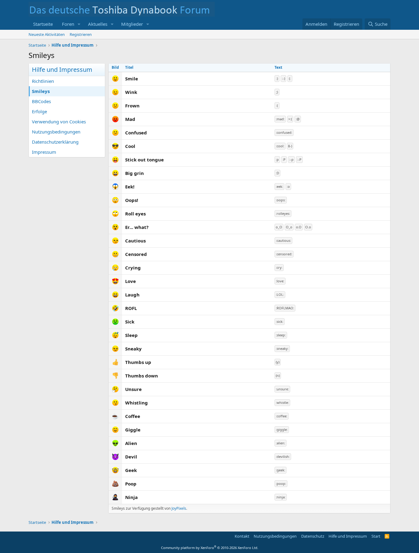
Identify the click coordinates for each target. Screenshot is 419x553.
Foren (68, 24)
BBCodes (41, 101)
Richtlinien (43, 81)
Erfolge (39, 111)
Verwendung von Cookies (59, 121)
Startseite (43, 24)
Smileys (41, 91)
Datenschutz (312, 536)
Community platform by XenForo (209, 547)
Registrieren (81, 34)
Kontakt (242, 536)
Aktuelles (97, 24)
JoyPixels (178, 508)
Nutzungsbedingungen (56, 132)
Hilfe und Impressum (348, 536)
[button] (79, 24)
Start (375, 536)
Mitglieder (132, 24)
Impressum (44, 152)
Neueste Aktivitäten (47, 34)
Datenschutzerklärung (55, 142)
